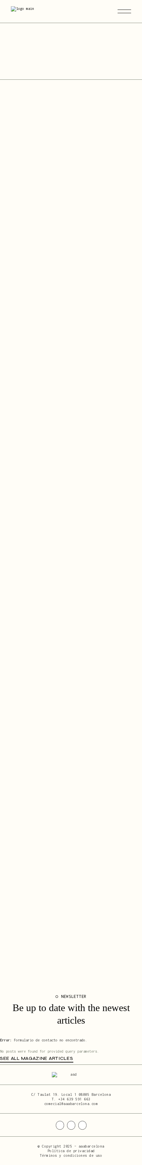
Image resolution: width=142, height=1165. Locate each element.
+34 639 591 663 (74, 1099)
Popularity (55, 68)
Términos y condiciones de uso (71, 1155)
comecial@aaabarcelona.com (71, 1104)
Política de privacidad (71, 1151)
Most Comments (89, 68)
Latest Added (25, 68)
